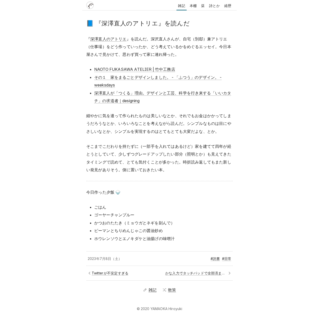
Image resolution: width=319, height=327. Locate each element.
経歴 (227, 5)
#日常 (226, 258)
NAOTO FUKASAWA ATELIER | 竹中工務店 (134, 69)
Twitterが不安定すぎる (110, 273)
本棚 (193, 5)
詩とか (214, 5)
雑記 (181, 5)
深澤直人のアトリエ (108, 38)
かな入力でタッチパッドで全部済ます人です (198, 273)
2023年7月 (96, 258)
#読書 (215, 258)
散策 (172, 289)
